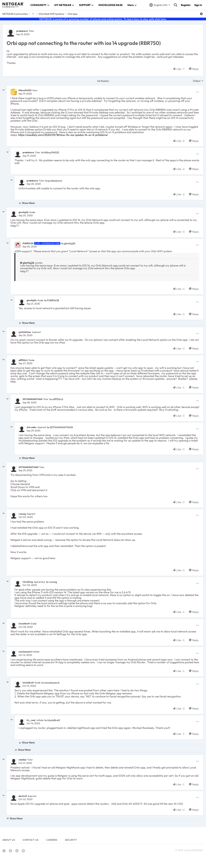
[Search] (176, 5)
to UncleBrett (52, 720)
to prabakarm (53, 180)
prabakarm (22, 31)
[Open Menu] (201, 14)
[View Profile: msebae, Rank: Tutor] (13, 761)
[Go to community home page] (13, 5)
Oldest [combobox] (198, 81)
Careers (51, 839)
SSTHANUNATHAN (32, 399)
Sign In (198, 5)
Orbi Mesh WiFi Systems (51, 13)
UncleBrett (24, 623)
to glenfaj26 (68, 243)
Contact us (30, 839)
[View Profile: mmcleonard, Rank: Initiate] (13, 653)
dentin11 (23, 796)
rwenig (22, 514)
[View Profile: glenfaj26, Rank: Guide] (13, 213)
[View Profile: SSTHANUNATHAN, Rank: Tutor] (17, 401)
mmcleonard (25, 652)
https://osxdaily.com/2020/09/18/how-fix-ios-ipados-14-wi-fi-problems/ (63, 135)
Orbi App (72, 13)
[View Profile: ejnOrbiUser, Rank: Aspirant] (13, 333)
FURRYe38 (28, 243)
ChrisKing (28, 582)
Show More (28, 203)
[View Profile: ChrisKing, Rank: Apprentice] (17, 583)
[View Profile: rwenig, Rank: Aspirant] (13, 515)
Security (71, 839)
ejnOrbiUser (25, 332)
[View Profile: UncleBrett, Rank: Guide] (13, 625)
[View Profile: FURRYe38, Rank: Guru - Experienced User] (17, 245)
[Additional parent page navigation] (33, 14)
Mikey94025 (25, 90)
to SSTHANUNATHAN (60, 427)
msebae (23, 760)
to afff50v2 (56, 399)
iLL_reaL (31, 720)
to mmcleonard (50, 682)
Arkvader (32, 427)
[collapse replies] (3, 90)
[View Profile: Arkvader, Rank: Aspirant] (22, 429)
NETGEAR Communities (15, 13)
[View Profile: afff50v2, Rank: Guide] (13, 361)
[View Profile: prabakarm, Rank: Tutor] (11, 33)
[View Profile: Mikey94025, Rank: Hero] (13, 92)
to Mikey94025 (50, 152)
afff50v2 (23, 360)
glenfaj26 (23, 212)
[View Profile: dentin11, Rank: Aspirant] (13, 797)
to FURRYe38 (51, 300)
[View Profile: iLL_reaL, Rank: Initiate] (22, 721)
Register (186, 5)
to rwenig (51, 582)
